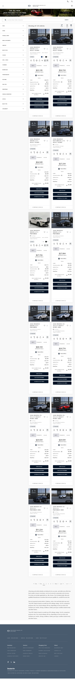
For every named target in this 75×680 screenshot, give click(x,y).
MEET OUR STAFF (58, 653)
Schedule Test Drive (39, 106)
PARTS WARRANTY (27, 650)
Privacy (32, 670)
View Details (39, 99)
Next (56, 583)
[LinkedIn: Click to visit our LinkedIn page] (14, 662)
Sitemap (27, 670)
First (35, 583)
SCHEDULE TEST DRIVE (12, 656)
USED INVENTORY (11, 650)
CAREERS (56, 656)
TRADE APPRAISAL (43, 653)
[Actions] (47, 49)
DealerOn (21, 670)
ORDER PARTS (26, 656)
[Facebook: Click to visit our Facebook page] (8, 662)
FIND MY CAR (42, 656)
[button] (48, 36)
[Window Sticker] (47, 60)
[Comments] (45, 60)
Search (66, 19)
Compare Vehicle (37, 116)
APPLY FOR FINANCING (44, 647)
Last (61, 583)
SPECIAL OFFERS (11, 653)
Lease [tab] (45, 65)
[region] (39, 88)
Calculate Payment (39, 103)
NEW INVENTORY (11, 647)
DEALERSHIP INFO (58, 647)
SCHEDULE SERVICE (28, 653)
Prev (40, 583)
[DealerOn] (11, 668)
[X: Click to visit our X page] (11, 662)
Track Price (40, 75)
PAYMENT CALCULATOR (44, 650)
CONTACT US (57, 650)
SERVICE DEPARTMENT (28, 647)
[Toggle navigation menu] (2, 6)
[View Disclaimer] (42, 60)
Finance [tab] (39, 65)
